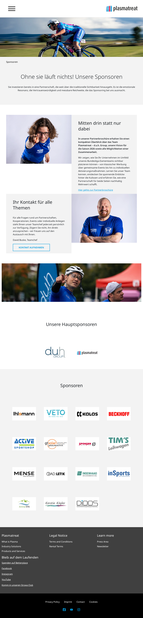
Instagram (7, 573)
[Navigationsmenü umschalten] (12, 9)
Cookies (93, 601)
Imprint (68, 601)
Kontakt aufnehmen (31, 247)
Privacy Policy (52, 601)
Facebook (7, 568)
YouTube (6, 579)
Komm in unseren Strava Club (17, 585)
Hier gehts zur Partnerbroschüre (95, 189)
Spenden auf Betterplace (15, 562)
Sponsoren (12, 61)
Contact (81, 601)
